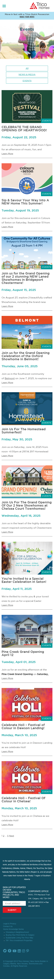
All (27, 68)
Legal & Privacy (9, 924)
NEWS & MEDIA (27, 75)
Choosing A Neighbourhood (17, 932)
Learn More (7, 154)
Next (11, 836)
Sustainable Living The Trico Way (19, 938)
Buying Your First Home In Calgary (20, 935)
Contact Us (7, 927)
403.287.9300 (37, 902)
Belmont (10, 378)
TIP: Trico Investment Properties (19, 941)
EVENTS (27, 81)
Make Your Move (27, 17)
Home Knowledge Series (13, 929)
